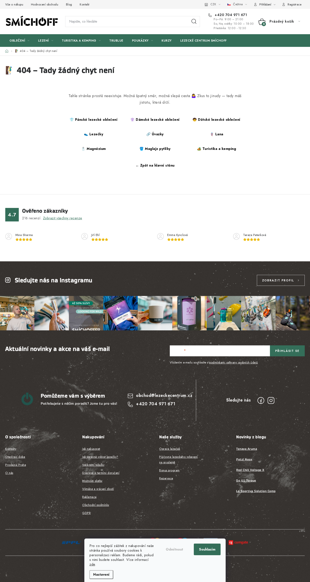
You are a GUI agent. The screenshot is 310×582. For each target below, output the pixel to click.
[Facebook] (260, 400)
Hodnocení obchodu (44, 4)
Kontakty (10, 449)
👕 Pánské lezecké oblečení (94, 119)
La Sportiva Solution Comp (256, 491)
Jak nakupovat (91, 449)
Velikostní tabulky (93, 465)
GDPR (86, 513)
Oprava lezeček (169, 449)
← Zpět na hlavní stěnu (155, 165)
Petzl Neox (244, 459)
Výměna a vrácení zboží (98, 489)
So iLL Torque (246, 480)
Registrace (294, 4)
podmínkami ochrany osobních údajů (233, 362)
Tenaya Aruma (246, 448)
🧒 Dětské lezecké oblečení (216, 119)
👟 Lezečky (93, 134)
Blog (69, 4)
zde (92, 564)
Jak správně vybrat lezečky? (100, 457)
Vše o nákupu (14, 4)
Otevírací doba (15, 457)
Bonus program (169, 470)
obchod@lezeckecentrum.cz (164, 395)
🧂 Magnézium (93, 148)
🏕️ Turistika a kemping (216, 148)
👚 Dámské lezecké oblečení (155, 119)
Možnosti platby (92, 481)
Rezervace (166, 478)
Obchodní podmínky (95, 505)
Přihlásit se (287, 351)
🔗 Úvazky (155, 134)
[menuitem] (19, 40)
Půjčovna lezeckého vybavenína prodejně (178, 459)
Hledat (194, 21)
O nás (9, 473)
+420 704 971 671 (230, 15)
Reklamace (89, 497)
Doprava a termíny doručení (100, 473)
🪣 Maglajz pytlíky (155, 148)
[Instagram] (271, 400)
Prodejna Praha (15, 465)
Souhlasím (207, 549)
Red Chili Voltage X (250, 470)
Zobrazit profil (278, 280)
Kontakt (84, 4)
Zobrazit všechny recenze (62, 218)
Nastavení (101, 574)
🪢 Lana (216, 134)
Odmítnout (174, 549)
